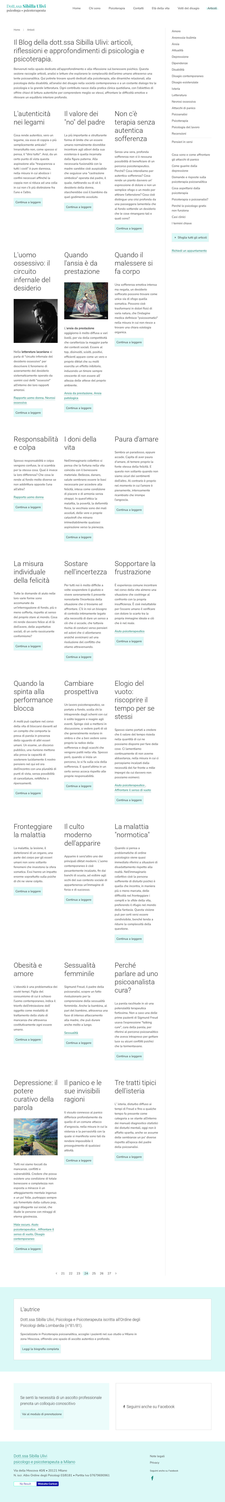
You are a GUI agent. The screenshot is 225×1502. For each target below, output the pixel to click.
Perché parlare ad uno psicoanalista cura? (136, 977)
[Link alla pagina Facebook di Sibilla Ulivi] (152, 1478)
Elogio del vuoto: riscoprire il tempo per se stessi (135, 700)
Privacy (154, 1463)
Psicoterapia (180, 121)
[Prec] (56, 1273)
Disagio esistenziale (185, 82)
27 (109, 1273)
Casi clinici (178, 217)
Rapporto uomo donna (29, 398)
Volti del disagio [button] (188, 8)
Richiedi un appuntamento (189, 251)
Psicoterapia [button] (117, 8)
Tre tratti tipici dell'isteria (135, 1087)
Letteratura (179, 95)
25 (94, 1273)
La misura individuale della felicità (32, 572)
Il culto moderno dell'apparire (82, 834)
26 (101, 1273)
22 (70, 1273)
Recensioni (179, 134)
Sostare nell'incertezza (85, 568)
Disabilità (178, 70)
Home (77, 8)
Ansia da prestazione (78, 393)
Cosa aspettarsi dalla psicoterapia (186, 190)
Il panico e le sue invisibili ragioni (83, 1091)
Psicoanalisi (179, 114)
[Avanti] (116, 1273)
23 (78, 1273)
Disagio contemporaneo (187, 76)
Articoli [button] (212, 8)
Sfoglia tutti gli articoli (192, 237)
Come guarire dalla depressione (184, 168)
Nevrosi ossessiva (184, 102)
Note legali (157, 1456)
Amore (176, 31)
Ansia (175, 44)
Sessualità (71, 1033)
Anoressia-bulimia (184, 38)
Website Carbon (47, 1483)
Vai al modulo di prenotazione (42, 1414)
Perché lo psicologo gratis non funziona (189, 208)
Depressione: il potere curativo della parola (35, 1095)
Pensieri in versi (182, 142)
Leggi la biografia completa (40, 1349)
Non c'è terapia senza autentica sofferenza (135, 126)
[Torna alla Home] (26, 8)
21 (63, 1273)
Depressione (180, 57)
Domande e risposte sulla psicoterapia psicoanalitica (189, 179)
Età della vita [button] (160, 8)
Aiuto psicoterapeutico (129, 631)
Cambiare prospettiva (81, 687)
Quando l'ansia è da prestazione (82, 263)
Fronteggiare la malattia (33, 830)
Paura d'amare (136, 439)
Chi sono (94, 8)
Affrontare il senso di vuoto (133, 790)
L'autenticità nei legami (32, 118)
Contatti (138, 8)
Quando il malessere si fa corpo (134, 263)
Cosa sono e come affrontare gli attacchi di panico (191, 157)
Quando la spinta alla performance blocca (33, 695)
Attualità (177, 50)
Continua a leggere (28, 202)
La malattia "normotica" (132, 830)
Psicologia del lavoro (185, 127)
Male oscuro (22, 1225)
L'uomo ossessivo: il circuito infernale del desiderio (32, 271)
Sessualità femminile (80, 969)
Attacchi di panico (183, 108)
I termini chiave (182, 223)
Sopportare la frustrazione (135, 568)
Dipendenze (180, 63)
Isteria (176, 89)
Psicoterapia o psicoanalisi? (190, 199)
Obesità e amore (28, 969)
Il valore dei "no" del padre (84, 118)
